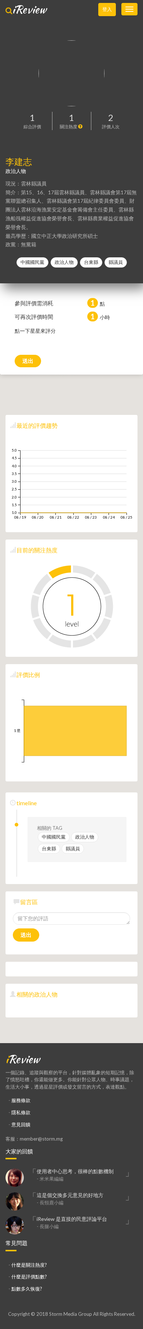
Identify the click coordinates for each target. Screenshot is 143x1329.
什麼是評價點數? (29, 1277)
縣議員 (116, 262)
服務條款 (20, 1100)
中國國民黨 (32, 262)
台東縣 (91, 262)
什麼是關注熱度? (29, 1265)
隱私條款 (20, 1112)
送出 (27, 360)
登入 (107, 9)
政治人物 (64, 262)
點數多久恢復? (26, 1289)
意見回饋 (20, 1124)
